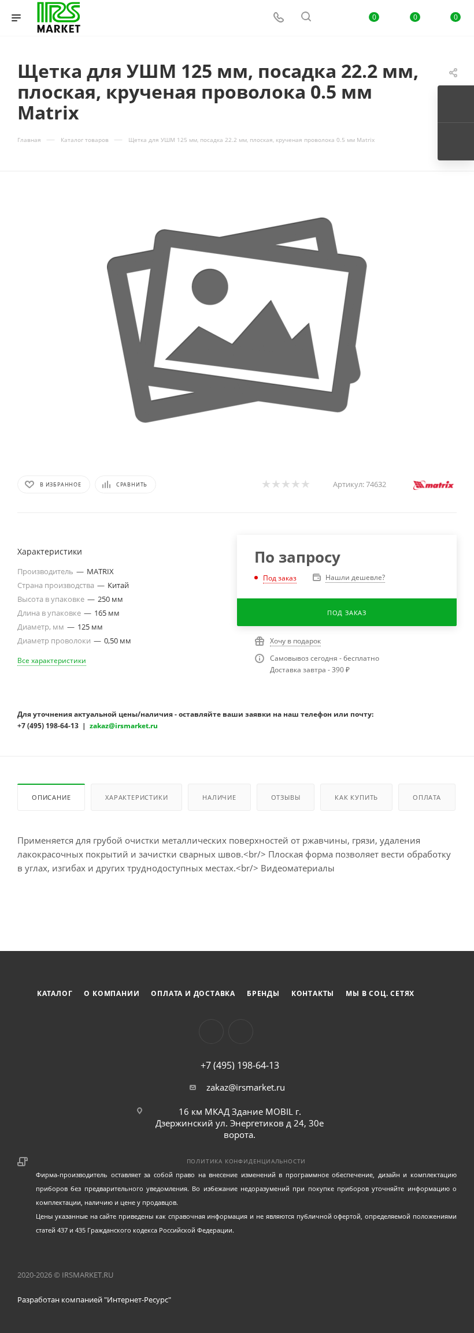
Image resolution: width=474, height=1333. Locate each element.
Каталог (55, 993)
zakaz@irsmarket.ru (245, 1087)
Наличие (219, 797)
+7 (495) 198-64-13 (240, 1065)
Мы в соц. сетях (380, 993)
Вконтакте (211, 1031)
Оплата (427, 797)
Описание (51, 797)
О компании (111, 993)
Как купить (356, 797)
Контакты (312, 993)
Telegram (240, 1031)
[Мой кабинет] (333, 18)
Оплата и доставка (193, 993)
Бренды (263, 993)
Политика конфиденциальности (246, 1161)
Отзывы (286, 797)
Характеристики (136, 797)
